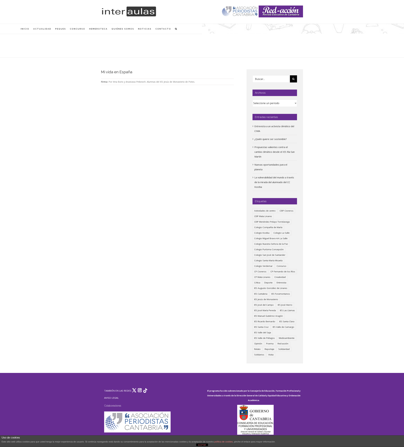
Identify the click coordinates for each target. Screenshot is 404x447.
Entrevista (281, 282)
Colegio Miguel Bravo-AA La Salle (271, 238)
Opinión (258, 343)
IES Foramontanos (280, 293)
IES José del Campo (264, 304)
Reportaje (269, 349)
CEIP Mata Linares (263, 216)
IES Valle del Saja (262, 332)
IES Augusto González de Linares (270, 288)
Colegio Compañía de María (268, 227)
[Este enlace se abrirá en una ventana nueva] (255, 420)
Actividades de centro (265, 210)
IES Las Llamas (287, 310)
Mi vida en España (116, 72)
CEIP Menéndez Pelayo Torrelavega (272, 221)
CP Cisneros (260, 271)
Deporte (268, 282)
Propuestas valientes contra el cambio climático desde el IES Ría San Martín (274, 151)
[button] (176, 29)
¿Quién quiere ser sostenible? (270, 139)
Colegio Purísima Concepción (269, 249)
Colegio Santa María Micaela (268, 260)
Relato (257, 349)
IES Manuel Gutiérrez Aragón (268, 315)
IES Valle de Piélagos (264, 338)
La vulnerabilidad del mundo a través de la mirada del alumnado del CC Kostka (274, 182)
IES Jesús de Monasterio (266, 299)
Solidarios (259, 354)
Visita (270, 354)
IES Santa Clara (286, 321)
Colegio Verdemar (263, 266)
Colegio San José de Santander (269, 255)
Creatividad (280, 277)
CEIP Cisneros (286, 210)
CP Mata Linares (262, 277)
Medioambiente (286, 338)
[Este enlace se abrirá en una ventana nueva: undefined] (240, 11)
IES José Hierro (285, 304)
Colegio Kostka (261, 232)
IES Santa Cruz (261, 327)
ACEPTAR (202, 445)
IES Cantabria (260, 293)
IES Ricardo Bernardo (264, 321)
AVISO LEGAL (111, 397)
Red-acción (283, 343)
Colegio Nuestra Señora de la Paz (271, 243)
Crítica (257, 282)
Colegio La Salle (281, 232)
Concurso (281, 266)
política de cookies (223, 441)
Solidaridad (284, 349)
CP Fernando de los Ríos (282, 271)
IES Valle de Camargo (283, 327)
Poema (269, 343)
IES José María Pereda (265, 310)
